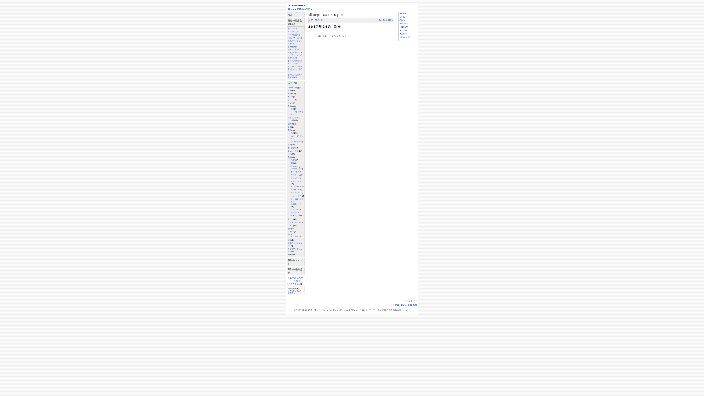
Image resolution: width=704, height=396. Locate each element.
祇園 (292, 163)
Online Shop (293, 88)
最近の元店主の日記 (295, 22)
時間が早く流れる (295, 38)
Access (403, 33)
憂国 (289, 130)
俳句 (289, 145)
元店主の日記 (303, 9)
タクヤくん (295, 212)
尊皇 (292, 133)
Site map (412, 305)
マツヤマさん (296, 181)
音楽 (289, 106)
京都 (289, 157)
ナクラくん (295, 175)
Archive (403, 30)
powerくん (295, 169)
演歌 (292, 109)
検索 (290, 14)
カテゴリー (294, 83)
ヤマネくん (295, 193)
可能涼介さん (296, 204)
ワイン (290, 103)
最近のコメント (295, 262)
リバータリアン (297, 136)
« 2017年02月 (316, 20)
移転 (289, 240)
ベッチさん (295, 189)
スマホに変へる (294, 35)
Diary (402, 20)
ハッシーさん (296, 196)
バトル (290, 226)
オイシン (294, 178)
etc (289, 254)
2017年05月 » (386, 20)
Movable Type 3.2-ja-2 (295, 292)
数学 (289, 229)
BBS (403, 305)
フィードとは (294, 284)
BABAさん (295, 215)
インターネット (294, 222)
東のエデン (292, 28)
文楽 (289, 127)
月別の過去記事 (295, 271)
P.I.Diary (403, 27)
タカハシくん (296, 186)
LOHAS (291, 232)
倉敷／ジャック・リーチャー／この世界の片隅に (295, 55)
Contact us (404, 37)
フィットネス (293, 151)
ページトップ (410, 301)
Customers (292, 167)
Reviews (403, 23)
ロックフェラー (294, 142)
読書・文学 (292, 118)
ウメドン (294, 172)
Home (291, 9)
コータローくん (297, 199)
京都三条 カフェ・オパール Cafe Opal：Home (296, 5)
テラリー (294, 236)
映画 (289, 94)
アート (290, 219)
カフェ (290, 97)
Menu (402, 17)
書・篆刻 (291, 148)
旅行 (289, 154)
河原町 (293, 160)
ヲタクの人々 (293, 32)
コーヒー (291, 100)
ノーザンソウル (297, 112)
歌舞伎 (290, 124)
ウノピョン (295, 209)
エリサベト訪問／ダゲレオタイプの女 (295, 69)
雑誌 (292, 120)
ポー (289, 90)
